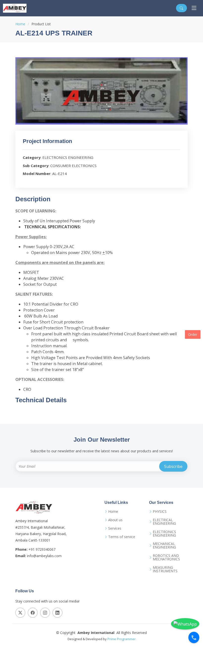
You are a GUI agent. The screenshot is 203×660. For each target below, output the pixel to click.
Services (114, 528)
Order (192, 334)
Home (20, 24)
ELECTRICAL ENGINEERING (164, 521)
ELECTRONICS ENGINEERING (164, 533)
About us (115, 520)
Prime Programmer (121, 639)
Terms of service (121, 537)
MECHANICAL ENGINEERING (164, 545)
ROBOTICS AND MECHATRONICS (166, 557)
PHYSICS (160, 511)
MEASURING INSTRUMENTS (165, 569)
